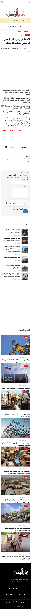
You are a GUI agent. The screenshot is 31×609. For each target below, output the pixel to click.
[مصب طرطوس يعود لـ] (15, 523)
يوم (23, 161)
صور (7, 602)
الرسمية (23, 159)
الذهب (27, 161)
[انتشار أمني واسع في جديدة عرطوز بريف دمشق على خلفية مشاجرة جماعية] (25, 244)
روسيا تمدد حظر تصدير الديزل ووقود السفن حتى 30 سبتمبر (16, 388)
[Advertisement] (15, 304)
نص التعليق (25, 186)
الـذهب (12, 159)
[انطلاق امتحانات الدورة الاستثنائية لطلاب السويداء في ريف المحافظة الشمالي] (25, 279)
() (22, 147)
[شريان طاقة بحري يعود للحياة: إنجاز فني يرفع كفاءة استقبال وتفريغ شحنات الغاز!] (15, 409)
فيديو (10, 602)
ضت (3, 159)
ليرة (28, 159)
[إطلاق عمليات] (15, 466)
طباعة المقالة (4, 48)
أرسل (25, 211)
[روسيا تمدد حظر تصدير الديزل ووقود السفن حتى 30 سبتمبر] (15, 383)
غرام (17, 159)
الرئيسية (26, 31)
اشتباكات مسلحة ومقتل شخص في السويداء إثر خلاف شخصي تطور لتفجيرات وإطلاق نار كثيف (12, 249)
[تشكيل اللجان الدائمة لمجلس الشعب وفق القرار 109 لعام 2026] (25, 235)
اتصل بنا (3, 602)
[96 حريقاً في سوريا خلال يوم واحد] (25, 263)
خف (8, 159)
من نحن (22, 602)
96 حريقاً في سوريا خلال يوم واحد (12, 257)
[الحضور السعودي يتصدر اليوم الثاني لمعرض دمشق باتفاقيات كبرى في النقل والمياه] (15, 551)
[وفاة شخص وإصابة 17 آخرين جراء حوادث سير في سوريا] (25, 271)
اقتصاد (19, 31)
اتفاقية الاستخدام (16, 602)
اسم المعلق (25, 179)
